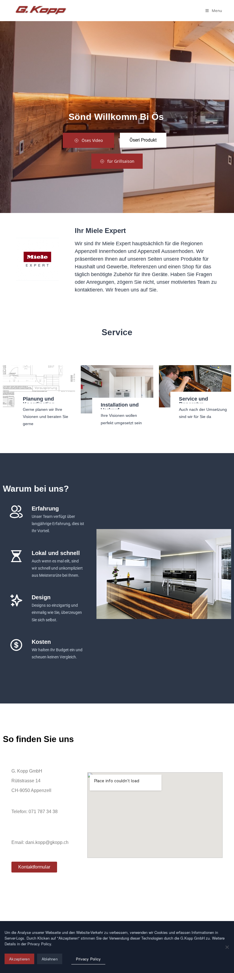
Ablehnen (50, 959)
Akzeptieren (19, 959)
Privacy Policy (88, 959)
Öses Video (92, 140)
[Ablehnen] (227, 947)
